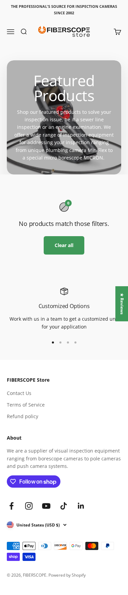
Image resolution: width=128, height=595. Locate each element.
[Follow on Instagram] (28, 505)
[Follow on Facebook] (11, 505)
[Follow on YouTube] (46, 505)
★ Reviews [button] (122, 304)
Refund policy (22, 416)
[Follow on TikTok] (63, 505)
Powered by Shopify (67, 575)
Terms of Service (26, 404)
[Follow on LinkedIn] (81, 505)
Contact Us (19, 393)
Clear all (64, 245)
